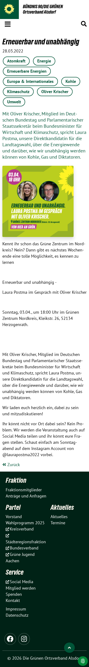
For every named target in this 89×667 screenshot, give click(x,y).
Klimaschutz (18, 91)
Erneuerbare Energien (27, 71)
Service (14, 572)
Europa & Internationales (30, 81)
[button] (8, 23)
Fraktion (16, 480)
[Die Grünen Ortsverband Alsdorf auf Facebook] (10, 639)
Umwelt (14, 101)
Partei (13, 507)
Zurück (13, 464)
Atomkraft (16, 61)
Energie (44, 61)
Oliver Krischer (54, 91)
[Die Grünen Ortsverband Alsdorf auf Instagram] (24, 639)
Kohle (71, 81)
